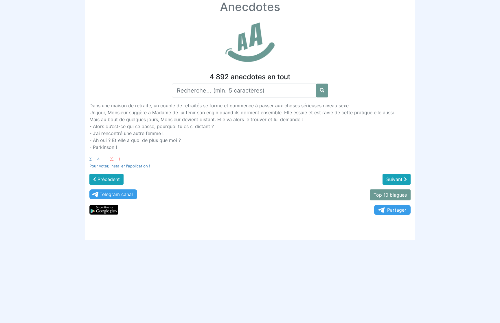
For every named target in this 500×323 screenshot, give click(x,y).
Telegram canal (116, 194)
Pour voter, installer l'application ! (119, 166)
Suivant (395, 179)
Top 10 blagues (390, 195)
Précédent (108, 179)
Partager (396, 210)
